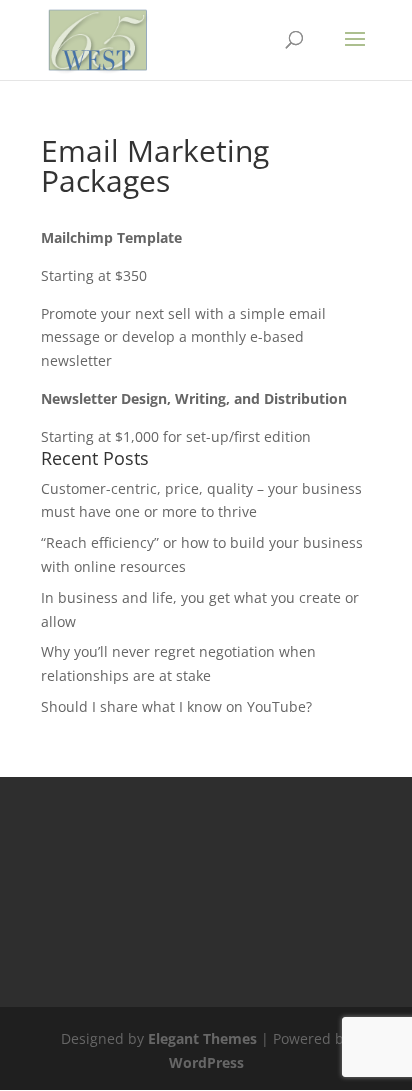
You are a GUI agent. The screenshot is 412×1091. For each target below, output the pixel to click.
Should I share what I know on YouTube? (176, 706)
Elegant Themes (202, 1038)
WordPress (206, 1062)
